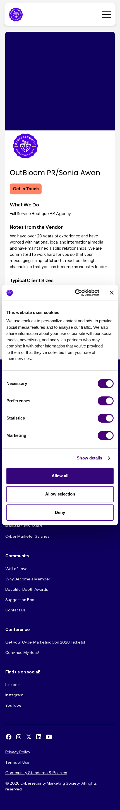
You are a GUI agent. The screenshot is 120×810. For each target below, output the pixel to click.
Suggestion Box (19, 599)
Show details (89, 458)
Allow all (60, 475)
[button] (106, 14)
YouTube (13, 705)
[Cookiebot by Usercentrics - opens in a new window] (75, 292)
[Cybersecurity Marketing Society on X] (28, 736)
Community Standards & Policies (36, 772)
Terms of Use (17, 762)
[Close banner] (112, 293)
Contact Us (15, 610)
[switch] (106, 400)
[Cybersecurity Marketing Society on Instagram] (18, 736)
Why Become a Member (27, 579)
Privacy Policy (17, 751)
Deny (60, 512)
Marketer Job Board (23, 525)
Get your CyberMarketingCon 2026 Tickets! (45, 642)
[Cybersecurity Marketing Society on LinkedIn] (38, 736)
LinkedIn (13, 684)
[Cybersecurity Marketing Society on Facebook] (8, 736)
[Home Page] (15, 14)
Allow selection (60, 494)
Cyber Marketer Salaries (27, 536)
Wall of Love (16, 568)
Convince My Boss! (22, 652)
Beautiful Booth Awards (26, 589)
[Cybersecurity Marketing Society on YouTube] (48, 736)
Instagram (14, 694)
